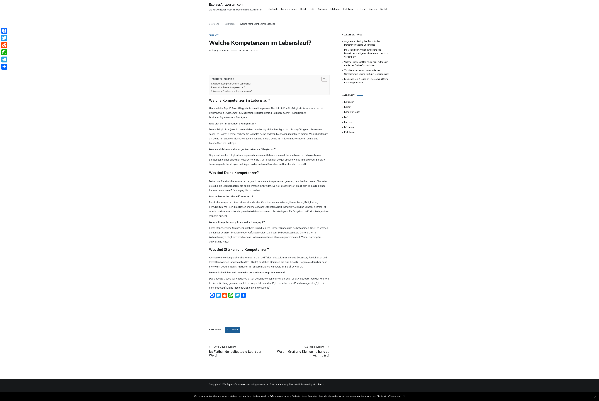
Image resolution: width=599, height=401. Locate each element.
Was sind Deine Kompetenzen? (229, 87)
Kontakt (384, 9)
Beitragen (322, 9)
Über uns (373, 9)
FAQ (312, 9)
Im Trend (361, 9)
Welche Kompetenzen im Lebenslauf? (233, 83)
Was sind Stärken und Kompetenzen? (232, 91)
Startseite (273, 9)
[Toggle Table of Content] (322, 79)
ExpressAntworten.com (226, 4)
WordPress (318, 384)
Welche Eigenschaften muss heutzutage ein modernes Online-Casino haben (366, 64)
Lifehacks (335, 9)
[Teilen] (4, 66)
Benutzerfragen (289, 9)
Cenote (282, 384)
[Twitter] (4, 38)
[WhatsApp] (4, 52)
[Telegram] (4, 59)
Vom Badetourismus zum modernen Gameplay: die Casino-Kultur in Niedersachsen (366, 72)
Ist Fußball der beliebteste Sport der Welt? (235, 351)
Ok (404, 396)
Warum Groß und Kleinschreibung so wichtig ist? (303, 351)
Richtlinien (348, 9)
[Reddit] (4, 45)
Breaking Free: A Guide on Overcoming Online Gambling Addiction (366, 81)
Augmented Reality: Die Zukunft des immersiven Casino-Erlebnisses (362, 43)
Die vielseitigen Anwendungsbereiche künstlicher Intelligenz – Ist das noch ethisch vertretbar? (366, 53)
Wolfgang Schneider (219, 50)
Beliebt (303, 9)
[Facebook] (4, 30)
